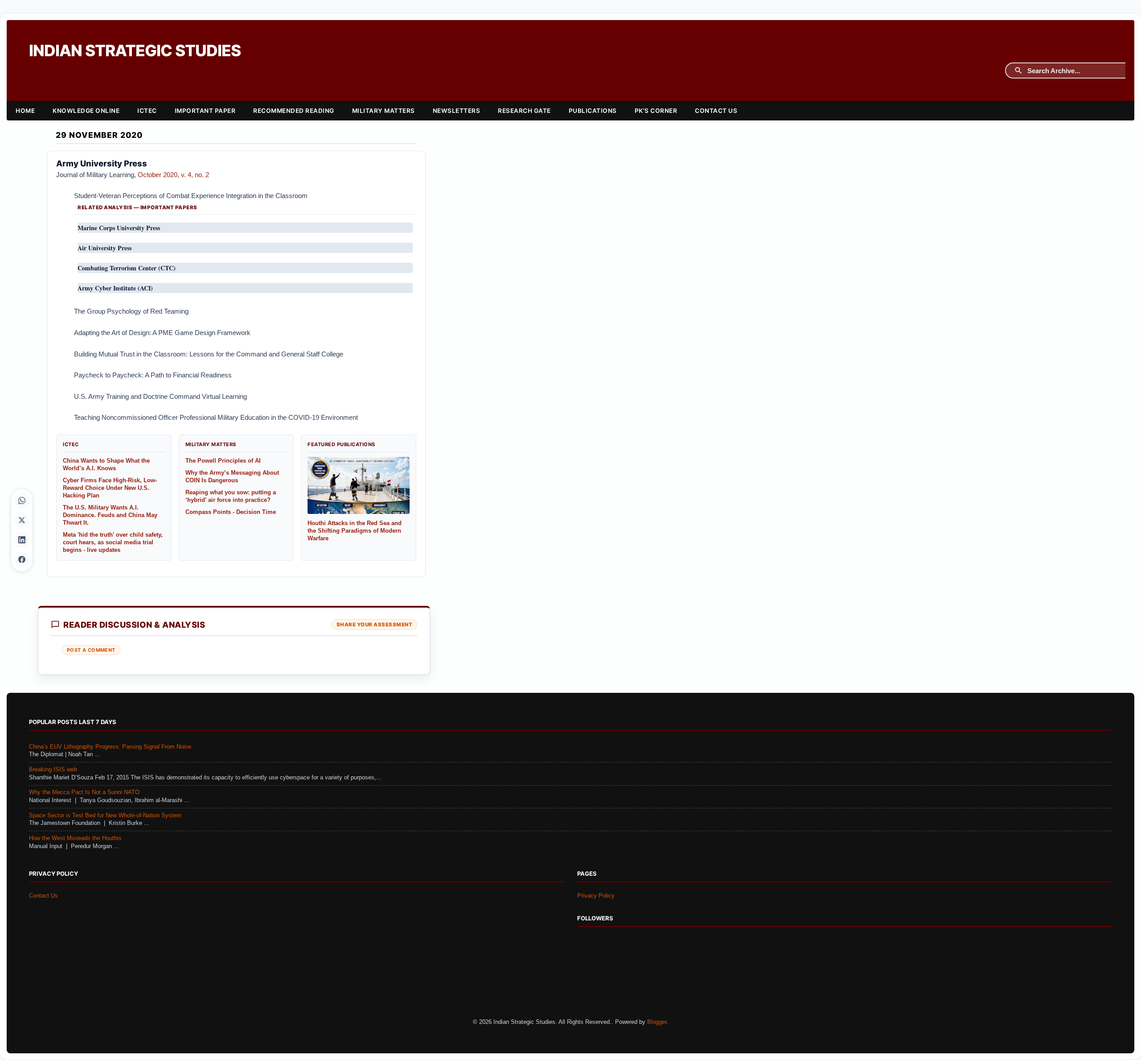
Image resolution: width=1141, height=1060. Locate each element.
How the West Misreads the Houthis (75, 838)
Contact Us (716, 110)
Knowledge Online (86, 110)
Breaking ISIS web (53, 769)
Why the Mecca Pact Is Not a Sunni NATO (84, 792)
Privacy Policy (596, 896)
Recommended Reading (293, 110)
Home (25, 110)
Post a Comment (91, 650)
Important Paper (205, 110)
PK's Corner (656, 110)
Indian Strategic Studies (135, 50)
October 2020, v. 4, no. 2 (173, 174)
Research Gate (524, 110)
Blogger (656, 1022)
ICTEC (147, 110)
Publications (593, 110)
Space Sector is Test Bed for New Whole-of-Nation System (105, 815)
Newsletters (456, 110)
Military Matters (383, 110)
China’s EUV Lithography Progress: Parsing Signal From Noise (110, 747)
